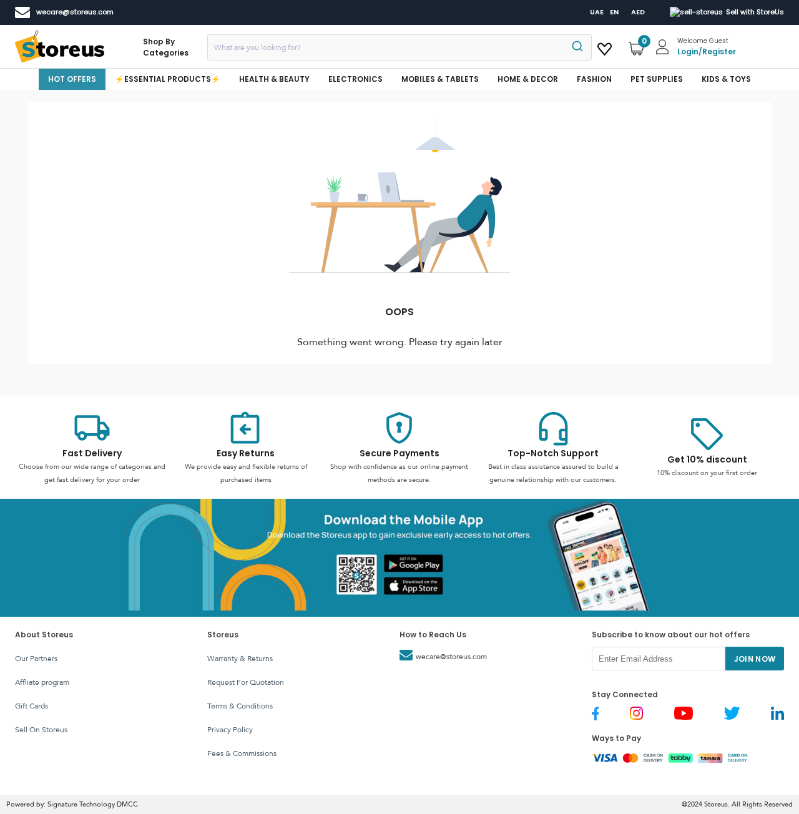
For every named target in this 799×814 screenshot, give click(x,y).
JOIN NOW (755, 659)
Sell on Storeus (41, 730)
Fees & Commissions (242, 753)
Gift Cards (31, 706)
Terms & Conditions (240, 706)
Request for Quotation (245, 682)
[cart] (604, 47)
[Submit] (576, 47)
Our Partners (36, 658)
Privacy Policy (230, 730)
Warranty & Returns (240, 658)
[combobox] (399, 47)
